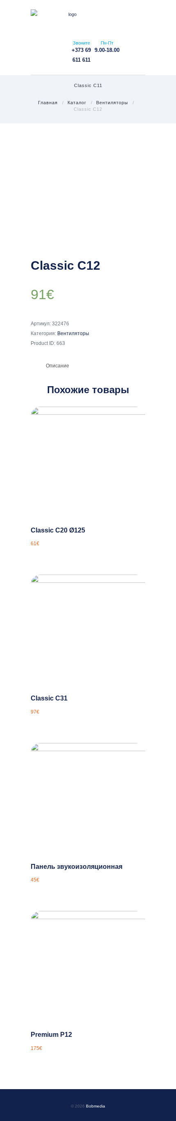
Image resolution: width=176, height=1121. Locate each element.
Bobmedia (95, 1106)
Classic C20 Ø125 (58, 530)
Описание (57, 366)
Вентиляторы (112, 102)
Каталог (77, 102)
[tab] (57, 366)
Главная (48, 102)
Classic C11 (88, 85)
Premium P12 (51, 1034)
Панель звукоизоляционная (76, 866)
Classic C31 (49, 698)
